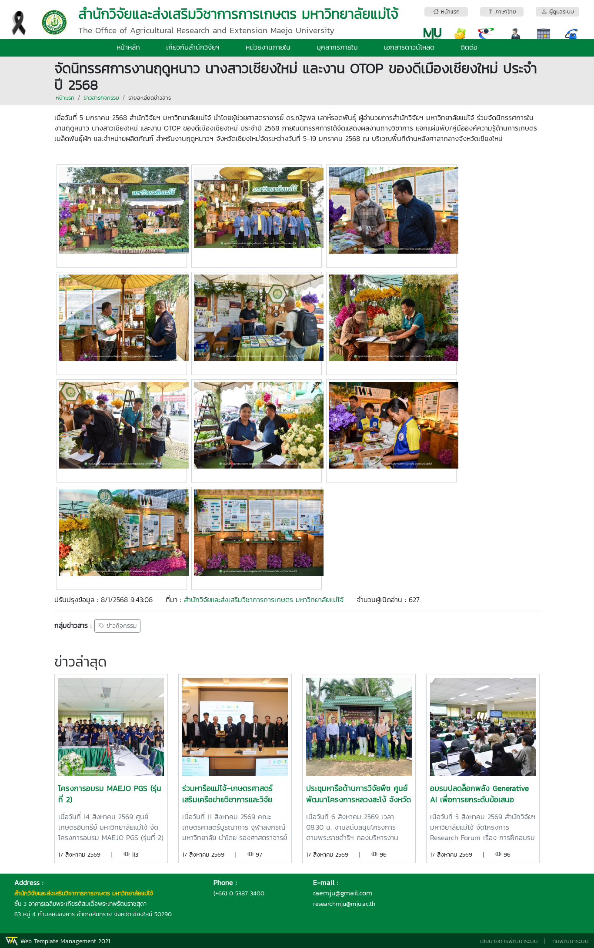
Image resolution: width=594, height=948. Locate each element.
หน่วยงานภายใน (268, 47)
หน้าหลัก (128, 47)
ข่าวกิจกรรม (120, 625)
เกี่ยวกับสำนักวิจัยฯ (193, 47)
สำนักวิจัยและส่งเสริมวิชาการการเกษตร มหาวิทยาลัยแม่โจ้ (264, 599)
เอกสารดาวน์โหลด (409, 47)
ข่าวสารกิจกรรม (101, 98)
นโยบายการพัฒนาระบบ (509, 941)
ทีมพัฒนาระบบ (570, 941)
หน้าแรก (65, 98)
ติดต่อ (469, 47)
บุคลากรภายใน (337, 47)
